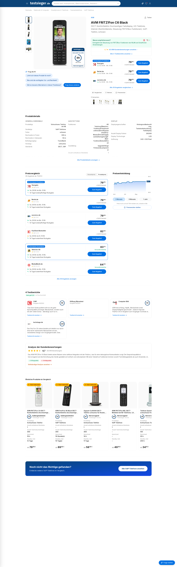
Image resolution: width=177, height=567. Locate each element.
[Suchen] (118, 3)
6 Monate (132, 199)
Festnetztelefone (76, 10)
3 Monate (119, 199)
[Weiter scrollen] (151, 415)
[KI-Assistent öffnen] (142, 3)
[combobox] (86, 3)
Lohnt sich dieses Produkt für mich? (39, 75)
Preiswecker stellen (134, 207)
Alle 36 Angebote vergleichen (120, 87)
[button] (60, 43)
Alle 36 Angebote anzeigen (66, 279)
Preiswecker (121, 92)
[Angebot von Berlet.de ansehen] (121, 72)
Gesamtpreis (91, 174)
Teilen (149, 17)
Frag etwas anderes (72, 85)
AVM (92, 17)
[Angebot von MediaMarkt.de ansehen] (66, 268)
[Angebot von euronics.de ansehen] (121, 81)
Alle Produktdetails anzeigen (87, 160)
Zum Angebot (143, 63)
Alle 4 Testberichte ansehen (120, 54)
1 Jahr (145, 199)
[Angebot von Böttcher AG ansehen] (66, 252)
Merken (109, 92)
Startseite (28, 10)
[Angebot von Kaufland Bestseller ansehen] (66, 235)
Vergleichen (98, 92)
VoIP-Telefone (89, 10)
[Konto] (150, 3)
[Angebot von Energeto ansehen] (121, 63)
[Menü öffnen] (27, 3)
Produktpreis (102, 174)
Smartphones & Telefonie (59, 10)
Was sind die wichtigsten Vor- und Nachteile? (42, 80)
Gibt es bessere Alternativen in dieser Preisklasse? (44, 85)
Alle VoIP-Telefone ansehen (133, 469)
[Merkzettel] (146, 3)
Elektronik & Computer (41, 10)
